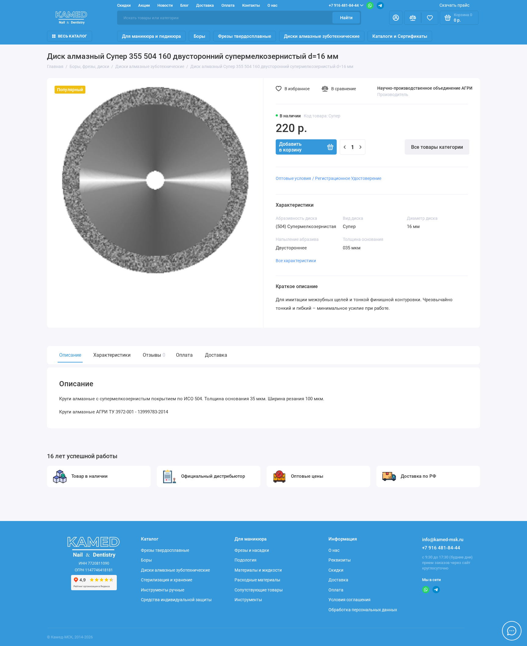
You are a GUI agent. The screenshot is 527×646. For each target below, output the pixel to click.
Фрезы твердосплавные (244, 36)
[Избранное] (429, 18)
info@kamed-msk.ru (442, 539)
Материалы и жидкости (258, 570)
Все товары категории (437, 147)
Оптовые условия (293, 178)
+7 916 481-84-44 (344, 5)
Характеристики (112, 355)
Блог (184, 5)
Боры (199, 36)
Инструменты (248, 599)
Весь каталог (72, 36)
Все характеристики (296, 260)
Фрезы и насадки (252, 550)
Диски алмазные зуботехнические (322, 36)
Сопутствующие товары (259, 589)
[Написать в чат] (512, 631)
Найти (346, 17)
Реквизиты (339, 560)
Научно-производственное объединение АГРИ (424, 88)
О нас (272, 5)
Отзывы (153, 355)
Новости (165, 5)
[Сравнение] (412, 18)
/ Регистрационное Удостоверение (346, 178)
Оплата (228, 5)
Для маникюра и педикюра (151, 36)
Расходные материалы (257, 579)
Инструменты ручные (162, 589)
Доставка (205, 5)
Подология (245, 560)
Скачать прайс (454, 5)
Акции (144, 5)
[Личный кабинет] (396, 18)
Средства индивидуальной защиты (176, 599)
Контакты (251, 5)
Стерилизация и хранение (166, 579)
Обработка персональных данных (362, 609)
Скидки (124, 5)
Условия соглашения (349, 599)
